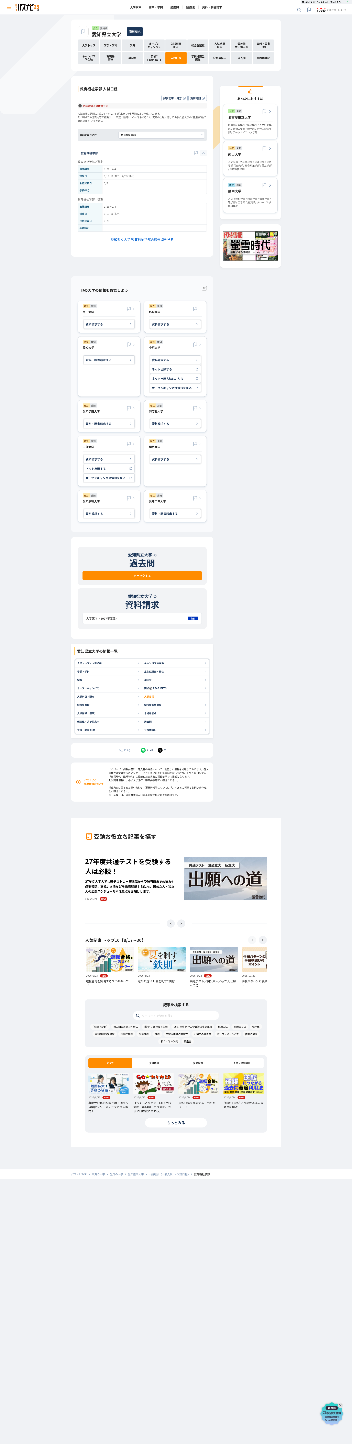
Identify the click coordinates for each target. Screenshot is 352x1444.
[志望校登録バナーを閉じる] (341, 1404)
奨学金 (148, 679)
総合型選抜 (83, 705)
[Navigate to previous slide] (171, 923)
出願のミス (240, 1026)
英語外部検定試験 (104, 1034)
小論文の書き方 (202, 1034)
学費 (79, 679)
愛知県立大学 (106, 34)
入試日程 (149, 696)
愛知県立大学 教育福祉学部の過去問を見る (142, 239)
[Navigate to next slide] (181, 923)
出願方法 (223, 1026)
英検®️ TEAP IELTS (155, 688)
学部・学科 (83, 671)
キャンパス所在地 (154, 663)
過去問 (148, 721)
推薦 (157, 1034)
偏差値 (256, 1026)
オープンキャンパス (88, 688)
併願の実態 (251, 1034)
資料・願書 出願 (86, 730)
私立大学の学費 (169, 1041)
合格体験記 (150, 730)
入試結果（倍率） (87, 713)
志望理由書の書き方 (177, 1034)
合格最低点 (150, 713)
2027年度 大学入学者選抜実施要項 (193, 1026)
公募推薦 (144, 1034)
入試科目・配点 (85, 696)
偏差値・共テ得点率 (88, 721)
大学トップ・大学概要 (89, 663)
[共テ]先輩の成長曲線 (156, 1026)
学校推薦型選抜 (152, 705)
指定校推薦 (127, 1034)
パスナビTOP (79, 1174)
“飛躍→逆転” (100, 1026)
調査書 (187, 1041)
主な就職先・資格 (154, 671)
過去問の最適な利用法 (125, 1026)
